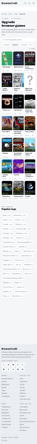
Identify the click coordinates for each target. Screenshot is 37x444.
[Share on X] (4, 365)
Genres (4, 381)
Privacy (4, 440)
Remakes (23, 430)
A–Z (30, 45)
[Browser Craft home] (9, 3)
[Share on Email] (23, 369)
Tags (16, 14)
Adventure (23, 381)
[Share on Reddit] (8, 365)
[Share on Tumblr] (13, 369)
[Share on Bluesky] (13, 365)
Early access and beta (27, 421)
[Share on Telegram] (4, 369)
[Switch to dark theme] (29, 3)
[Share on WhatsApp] (23, 365)
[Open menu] (33, 3)
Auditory (5, 427)
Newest (16, 45)
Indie (21, 379)
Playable (6, 45)
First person (6, 416)
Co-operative (6, 421)
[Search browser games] (25, 3)
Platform (23, 393)
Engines (4, 393)
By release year (25, 413)
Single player (6, 407)
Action (22, 384)
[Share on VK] (18, 369)
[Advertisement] (18, 8)
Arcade (22, 390)
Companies (6, 396)
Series (22, 416)
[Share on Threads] (8, 369)
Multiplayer (5, 384)
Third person (6, 418)
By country (23, 418)
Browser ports (25, 427)
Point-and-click (25, 399)
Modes (4, 387)
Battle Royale (6, 424)
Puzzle (22, 387)
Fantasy (22, 396)
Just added (24, 407)
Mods (22, 424)
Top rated (24, 45)
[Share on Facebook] (18, 365)
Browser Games (7, 379)
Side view (5, 410)
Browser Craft (7, 14)
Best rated (23, 410)
